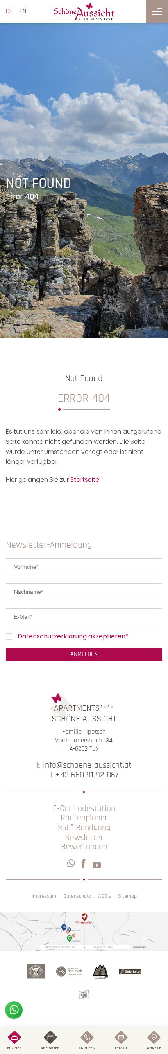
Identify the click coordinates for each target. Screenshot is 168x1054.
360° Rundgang (84, 828)
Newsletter (84, 838)
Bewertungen (84, 847)
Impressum (44, 896)
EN (23, 11)
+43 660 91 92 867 (84, 775)
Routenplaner (84, 818)
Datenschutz (77, 896)
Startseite (84, 479)
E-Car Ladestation (84, 809)
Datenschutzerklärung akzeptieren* (73, 636)
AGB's (104, 896)
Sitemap (127, 896)
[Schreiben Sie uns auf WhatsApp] (14, 1010)
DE (9, 11)
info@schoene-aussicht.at (83, 765)
